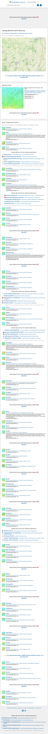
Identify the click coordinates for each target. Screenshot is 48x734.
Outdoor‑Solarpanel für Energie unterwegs (30, 161)
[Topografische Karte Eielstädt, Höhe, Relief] (3, 520)
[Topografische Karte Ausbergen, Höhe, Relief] (3, 238)
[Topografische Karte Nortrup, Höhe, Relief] (13, 98)
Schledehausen (36, 214)
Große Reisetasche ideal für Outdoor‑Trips (30, 201)
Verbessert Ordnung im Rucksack (29, 156)
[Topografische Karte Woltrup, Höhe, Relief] (3, 703)
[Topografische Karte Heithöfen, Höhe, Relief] (3, 209)
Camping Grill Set (9, 536)
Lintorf (8, 307)
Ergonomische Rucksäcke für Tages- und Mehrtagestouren (31, 195)
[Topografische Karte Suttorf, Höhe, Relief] (3, 649)
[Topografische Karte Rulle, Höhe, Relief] (3, 136)
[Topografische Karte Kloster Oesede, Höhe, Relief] (3, 319)
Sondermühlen (34, 590)
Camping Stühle (9, 295)
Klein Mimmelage (10, 549)
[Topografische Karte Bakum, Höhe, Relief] (3, 525)
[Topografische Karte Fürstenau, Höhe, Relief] (3, 187)
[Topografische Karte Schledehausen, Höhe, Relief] (3, 287)
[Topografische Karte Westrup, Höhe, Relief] (3, 214)
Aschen (8, 449)
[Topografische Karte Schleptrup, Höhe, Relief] (3, 561)
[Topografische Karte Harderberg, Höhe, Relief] (3, 169)
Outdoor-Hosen (8, 303)
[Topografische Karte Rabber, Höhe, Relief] (3, 324)
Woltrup (8, 701)
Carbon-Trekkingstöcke (12, 330)
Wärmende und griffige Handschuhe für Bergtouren (32, 199)
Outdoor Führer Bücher (11, 540)
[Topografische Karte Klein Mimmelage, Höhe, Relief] (3, 551)
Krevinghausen (10, 484)
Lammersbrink (10, 489)
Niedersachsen (15, 128)
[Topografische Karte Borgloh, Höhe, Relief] (3, 456)
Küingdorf (8, 392)
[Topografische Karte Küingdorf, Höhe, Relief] (3, 393)
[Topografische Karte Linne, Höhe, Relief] (3, 148)
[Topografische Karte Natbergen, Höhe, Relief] (3, 277)
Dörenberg (9, 465)
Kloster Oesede (10, 317)
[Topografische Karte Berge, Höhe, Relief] (3, 415)
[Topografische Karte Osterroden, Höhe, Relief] (3, 353)
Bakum (8, 523)
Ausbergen (9, 237)
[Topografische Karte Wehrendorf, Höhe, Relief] (3, 634)
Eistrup (8, 271)
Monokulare (7, 154)
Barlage (8, 247)
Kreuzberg (9, 513)
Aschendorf (9, 618)
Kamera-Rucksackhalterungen (14, 332)
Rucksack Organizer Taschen (13, 156)
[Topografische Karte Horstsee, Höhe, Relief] (3, 282)
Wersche (8, 637)
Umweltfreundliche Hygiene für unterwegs (31, 338)
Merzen (29, 353)
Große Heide (9, 579)
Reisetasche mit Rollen (13, 201)
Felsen (7, 662)
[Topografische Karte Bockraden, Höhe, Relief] (3, 244)
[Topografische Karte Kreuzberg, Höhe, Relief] (3, 514)
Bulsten (8, 672)
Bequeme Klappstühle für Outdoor (22, 295)
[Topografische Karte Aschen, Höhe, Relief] (3, 451)
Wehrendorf (9, 632)
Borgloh (8, 454)
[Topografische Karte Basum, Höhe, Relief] (3, 480)
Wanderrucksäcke (11, 195)
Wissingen (8, 508)
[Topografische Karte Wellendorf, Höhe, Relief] (3, 180)
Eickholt (8, 589)
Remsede (8, 127)
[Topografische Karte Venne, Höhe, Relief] (3, 427)
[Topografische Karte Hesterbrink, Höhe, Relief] (3, 143)
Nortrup (29, 224)
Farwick (8, 223)
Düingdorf (33, 398)
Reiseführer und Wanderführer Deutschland (28, 540)
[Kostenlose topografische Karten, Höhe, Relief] (2, 33)
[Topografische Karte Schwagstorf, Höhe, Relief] (3, 422)
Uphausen (8, 603)
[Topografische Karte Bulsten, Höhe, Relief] (3, 673)
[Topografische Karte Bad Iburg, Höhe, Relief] (3, 388)
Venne (7, 426)
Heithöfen (8, 208)
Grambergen (9, 554)
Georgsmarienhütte (32, 169)
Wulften (8, 642)
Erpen (7, 613)
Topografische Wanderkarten (13, 533)
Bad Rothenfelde (31, 619)
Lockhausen (9, 608)
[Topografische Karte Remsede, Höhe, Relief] (3, 129)
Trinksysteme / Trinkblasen (12, 297)
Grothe (8, 218)
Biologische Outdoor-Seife (13, 338)
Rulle (7, 132)
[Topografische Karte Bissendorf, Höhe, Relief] (3, 382)
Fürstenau (9, 183)
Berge (7, 411)
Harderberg (9, 168)
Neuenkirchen (9, 494)
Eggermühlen (30, 243)
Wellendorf (9, 178)
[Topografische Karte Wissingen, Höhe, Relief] (3, 509)
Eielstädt (8, 518)
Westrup (8, 213)
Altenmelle (9, 459)
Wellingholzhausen (11, 173)
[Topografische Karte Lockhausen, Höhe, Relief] (3, 610)
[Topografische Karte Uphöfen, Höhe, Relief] (3, 692)
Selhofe (8, 574)
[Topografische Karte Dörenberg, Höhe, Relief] (3, 466)
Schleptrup (9, 560)
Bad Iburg (8, 387)
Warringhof (9, 667)
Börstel (8, 544)
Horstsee (8, 281)
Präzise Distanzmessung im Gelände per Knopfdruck (32, 163)
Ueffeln (8, 312)
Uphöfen (8, 691)
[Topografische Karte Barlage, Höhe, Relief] (3, 249)
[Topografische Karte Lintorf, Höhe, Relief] (3, 309)
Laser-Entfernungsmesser (12, 163)
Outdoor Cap (10, 203)
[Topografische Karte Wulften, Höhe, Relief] (3, 644)
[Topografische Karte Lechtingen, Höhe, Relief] (3, 346)
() (35, 91)
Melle (29, 143)
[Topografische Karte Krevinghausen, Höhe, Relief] (3, 485)
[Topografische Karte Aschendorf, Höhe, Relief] (3, 620)
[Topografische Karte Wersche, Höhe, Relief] (3, 639)
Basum (8, 479)
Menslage (30, 551)
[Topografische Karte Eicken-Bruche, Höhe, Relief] (3, 256)
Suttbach (8, 397)
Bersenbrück (30, 702)
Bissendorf (30, 214)
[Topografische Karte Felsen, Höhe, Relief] (3, 663)
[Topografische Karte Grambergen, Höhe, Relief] (3, 556)
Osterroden (9, 352)
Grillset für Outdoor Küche (21, 536)
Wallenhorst (30, 133)
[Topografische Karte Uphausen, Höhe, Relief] (3, 604)
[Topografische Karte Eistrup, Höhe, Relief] (3, 272)
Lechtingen (9, 342)
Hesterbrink (9, 142)
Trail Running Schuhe (10, 301)
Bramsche (30, 282)
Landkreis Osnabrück (23, 128)
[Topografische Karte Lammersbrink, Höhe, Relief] (3, 490)
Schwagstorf (9, 421)
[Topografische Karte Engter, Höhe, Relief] (3, 358)
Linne (7, 147)
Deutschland (8, 128)
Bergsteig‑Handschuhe (13, 199)
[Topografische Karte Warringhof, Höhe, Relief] (3, 668)
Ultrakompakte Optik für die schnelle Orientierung (23, 154)
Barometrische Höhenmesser (13, 158)
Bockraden (9, 242)
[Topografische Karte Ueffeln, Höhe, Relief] (3, 314)
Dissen (29, 450)
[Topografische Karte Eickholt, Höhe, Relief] (3, 590)
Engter (8, 357)
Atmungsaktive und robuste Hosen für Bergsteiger (25, 303)
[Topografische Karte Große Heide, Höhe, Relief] (3, 580)
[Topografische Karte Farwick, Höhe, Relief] (3, 224)
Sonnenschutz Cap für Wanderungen (23, 203)
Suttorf (8, 648)
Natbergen (9, 276)
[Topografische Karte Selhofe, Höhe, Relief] (3, 575)
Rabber (8, 322)
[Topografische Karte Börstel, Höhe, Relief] (3, 546)
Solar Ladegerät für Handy (12, 161)
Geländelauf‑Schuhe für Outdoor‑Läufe (26, 301)
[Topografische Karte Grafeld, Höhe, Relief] (3, 434)
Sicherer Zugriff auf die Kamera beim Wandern (35, 332)
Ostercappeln (30, 427)
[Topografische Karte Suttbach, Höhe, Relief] (3, 399)
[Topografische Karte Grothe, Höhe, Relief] (3, 219)
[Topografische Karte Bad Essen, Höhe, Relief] (3, 366)
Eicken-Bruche (10, 252)
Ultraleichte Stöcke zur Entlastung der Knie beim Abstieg (32, 330)
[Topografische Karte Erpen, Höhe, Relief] (3, 615)
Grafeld (8, 431)
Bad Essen (30, 148)
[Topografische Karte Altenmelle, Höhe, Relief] (3, 461)
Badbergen (30, 219)
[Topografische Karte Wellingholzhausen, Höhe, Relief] (3, 175)
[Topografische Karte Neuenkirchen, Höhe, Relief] (3, 495)
